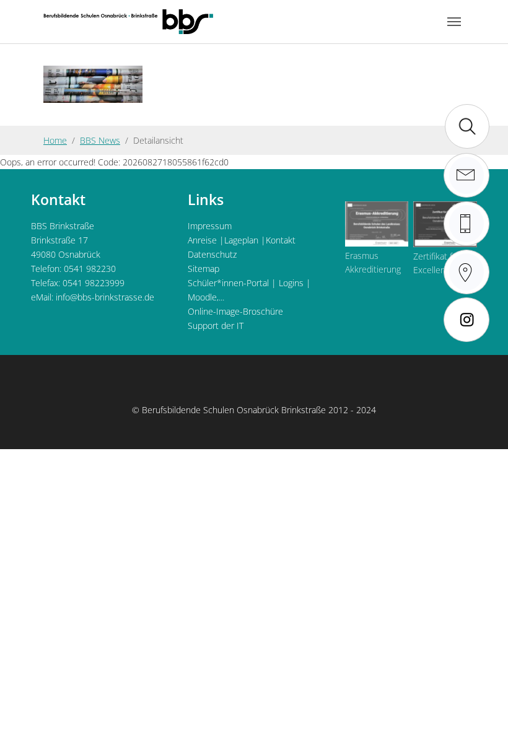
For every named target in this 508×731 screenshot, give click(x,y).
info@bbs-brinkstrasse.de (105, 297)
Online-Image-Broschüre (235, 311)
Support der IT (215, 325)
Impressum (210, 226)
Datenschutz (212, 254)
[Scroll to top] (482, 705)
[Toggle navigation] (454, 21)
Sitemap (203, 268)
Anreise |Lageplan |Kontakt (242, 240)
